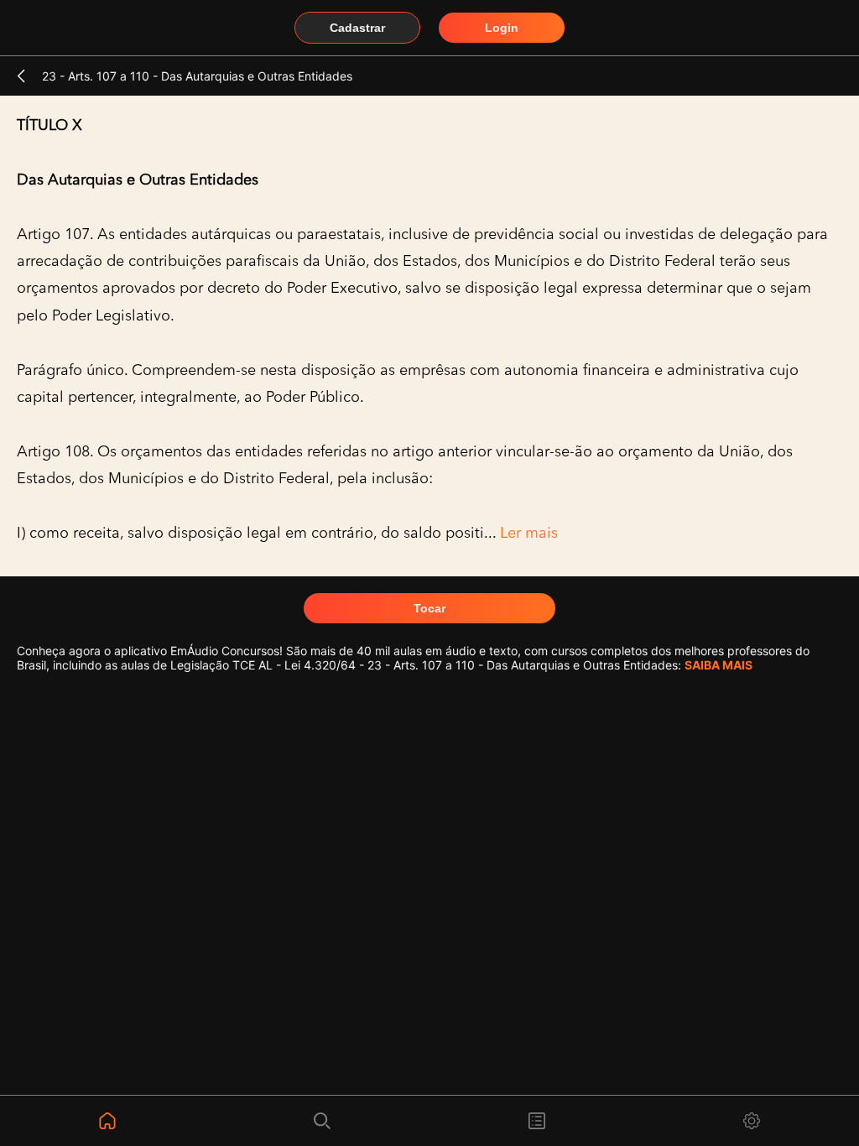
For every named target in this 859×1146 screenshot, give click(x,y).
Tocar (429, 608)
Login (501, 27)
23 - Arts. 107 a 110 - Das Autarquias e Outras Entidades (197, 76)
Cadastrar (357, 27)
